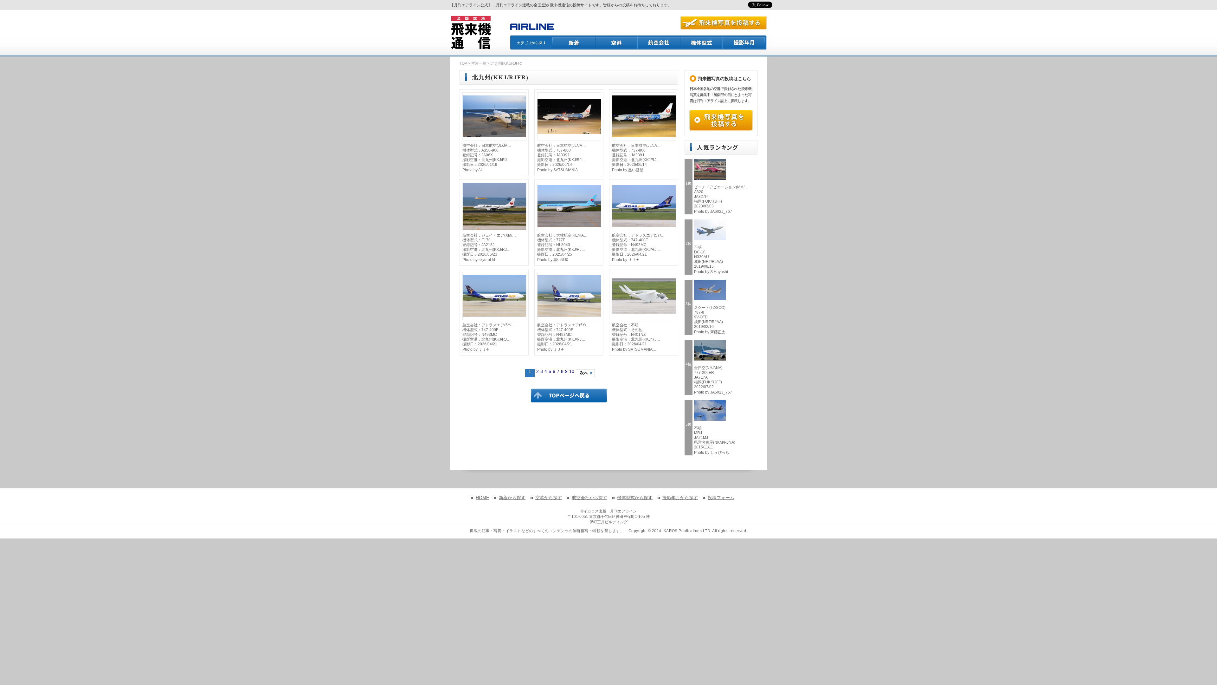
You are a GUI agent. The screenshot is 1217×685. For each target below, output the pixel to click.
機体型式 (701, 42)
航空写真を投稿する (723, 22)
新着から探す (512, 497)
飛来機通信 (470, 32)
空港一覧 (478, 63)
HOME (482, 497)
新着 (574, 42)
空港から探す (548, 497)
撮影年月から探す (680, 497)
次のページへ (585, 373)
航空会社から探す (589, 497)
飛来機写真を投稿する (721, 120)
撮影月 (745, 42)
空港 (617, 42)
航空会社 (659, 42)
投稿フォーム (721, 497)
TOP (463, 63)
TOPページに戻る (569, 395)
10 (571, 371)
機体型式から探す (635, 497)
